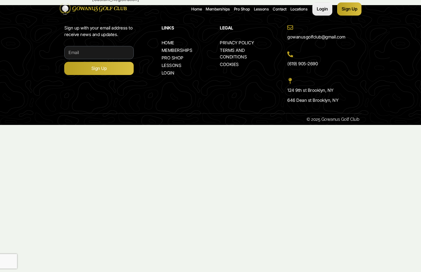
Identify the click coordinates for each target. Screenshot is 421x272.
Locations (299, 9)
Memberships (218, 9)
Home (196, 9)
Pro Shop (242, 9)
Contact (280, 9)
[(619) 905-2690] (290, 54)
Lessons (261, 9)
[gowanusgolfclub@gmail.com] (290, 27)
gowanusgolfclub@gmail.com (316, 36)
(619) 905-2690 (302, 63)
